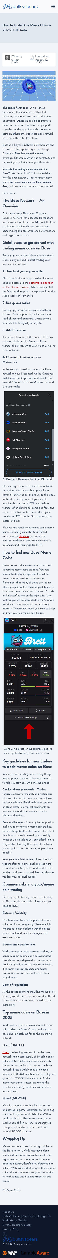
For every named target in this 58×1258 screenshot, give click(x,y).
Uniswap (24, 536)
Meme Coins (13, 1190)
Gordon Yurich (15, 61)
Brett (5, 1052)
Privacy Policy (10, 1229)
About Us (8, 1211)
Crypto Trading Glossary (16, 1224)
